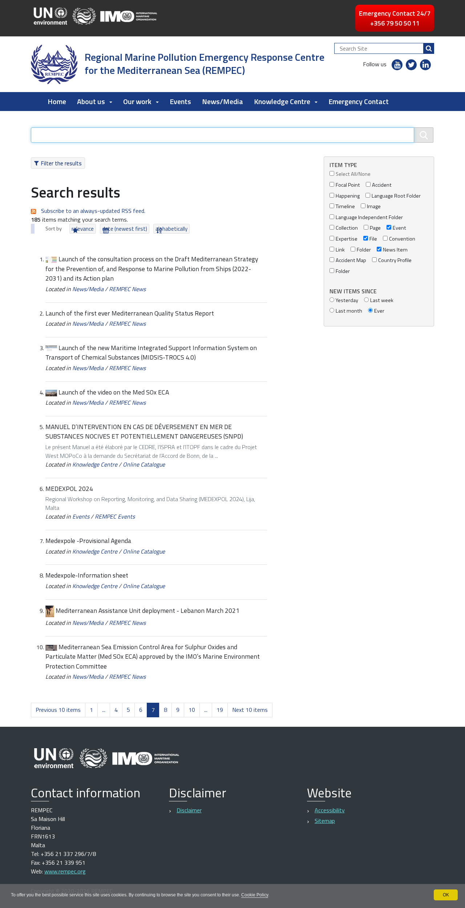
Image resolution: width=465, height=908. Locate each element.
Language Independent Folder (369, 217)
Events (180, 101)
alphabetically (171, 229)
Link (340, 250)
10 (192, 709)
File (373, 239)
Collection (347, 228)
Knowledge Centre (94, 464)
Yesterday (347, 300)
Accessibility (330, 810)
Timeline (345, 206)
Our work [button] (137, 101)
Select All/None (353, 174)
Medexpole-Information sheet (86, 575)
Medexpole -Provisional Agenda (88, 541)
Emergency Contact (358, 101)
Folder (364, 250)
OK (446, 894)
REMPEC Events (115, 516)
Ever (379, 311)
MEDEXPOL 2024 (69, 488)
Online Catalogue (144, 464)
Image (374, 206)
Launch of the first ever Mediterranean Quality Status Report (129, 313)
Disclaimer (189, 810)
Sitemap (325, 820)
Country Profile (395, 260)
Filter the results (61, 163)
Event (399, 228)
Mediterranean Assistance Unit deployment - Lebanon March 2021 (147, 610)
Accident (382, 185)
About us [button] (91, 101)
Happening (348, 196)
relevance (83, 229)
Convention (402, 239)
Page (375, 228)
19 (220, 709)
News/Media (222, 101)
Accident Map (351, 260)
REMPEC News (127, 289)
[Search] (428, 48)
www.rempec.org (65, 871)
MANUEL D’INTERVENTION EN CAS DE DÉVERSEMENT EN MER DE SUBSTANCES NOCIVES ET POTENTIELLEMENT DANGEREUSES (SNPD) (144, 431)
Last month (349, 311)
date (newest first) (124, 229)
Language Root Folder (396, 196)
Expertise (346, 239)
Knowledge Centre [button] (282, 101)
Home (57, 101)
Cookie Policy (254, 894)
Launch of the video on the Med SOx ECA (113, 392)
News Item (395, 250)
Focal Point (348, 185)
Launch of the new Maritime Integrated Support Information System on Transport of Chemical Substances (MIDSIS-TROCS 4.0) (151, 352)
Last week (381, 300)
